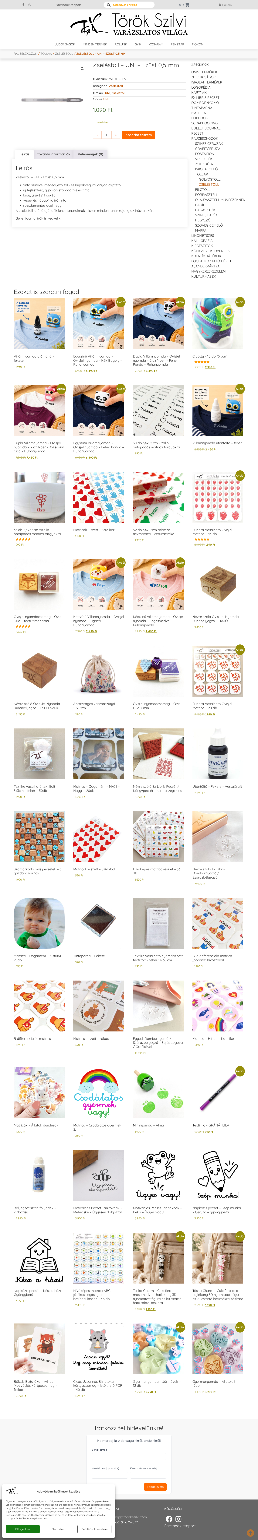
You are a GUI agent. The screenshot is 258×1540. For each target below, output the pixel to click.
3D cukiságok (203, 77)
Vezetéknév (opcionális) (105, 1468)
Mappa (200, 230)
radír (200, 205)
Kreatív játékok (206, 256)
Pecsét (197, 133)
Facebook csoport (68, 5)
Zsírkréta (204, 164)
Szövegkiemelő (209, 225)
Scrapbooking (204, 123)
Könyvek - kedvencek (210, 251)
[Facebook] (169, 1519)
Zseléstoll (64, 53)
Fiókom (197, 44)
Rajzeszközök (25, 53)
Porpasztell (206, 194)
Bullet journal (206, 128)
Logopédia (201, 87)
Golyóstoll (210, 179)
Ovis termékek (204, 72)
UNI (107, 93)
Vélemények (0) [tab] (90, 154)
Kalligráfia (202, 240)
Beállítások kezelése (94, 1529)
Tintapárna (201, 108)
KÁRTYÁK (199, 92)
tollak (46, 53)
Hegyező (203, 220)
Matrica (198, 113)
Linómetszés (202, 235)
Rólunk (121, 44)
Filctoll (203, 189)
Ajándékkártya (205, 266)
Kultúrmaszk (203, 276)
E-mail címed (99, 1449)
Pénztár (177, 44)
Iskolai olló (206, 169)
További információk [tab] (53, 154)
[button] (82, 68)
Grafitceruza (207, 148)
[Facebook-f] (23, 4)
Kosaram (156, 44)
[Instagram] (29, 4)
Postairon (204, 154)
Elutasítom (59, 1529)
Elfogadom (22, 1529)
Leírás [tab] (24, 154)
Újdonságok (65, 44)
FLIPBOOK (199, 118)
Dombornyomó (205, 102)
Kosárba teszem (138, 135)
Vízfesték (203, 159)
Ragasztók (205, 210)
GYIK (138, 44)
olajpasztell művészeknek (220, 200)
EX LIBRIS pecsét (205, 97)
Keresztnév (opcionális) (143, 1468)
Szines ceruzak (209, 143)
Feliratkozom (155, 1487)
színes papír (206, 215)
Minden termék (95, 44)
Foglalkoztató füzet (211, 261)
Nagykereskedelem (208, 271)
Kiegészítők (202, 246)
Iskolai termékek (206, 82)
